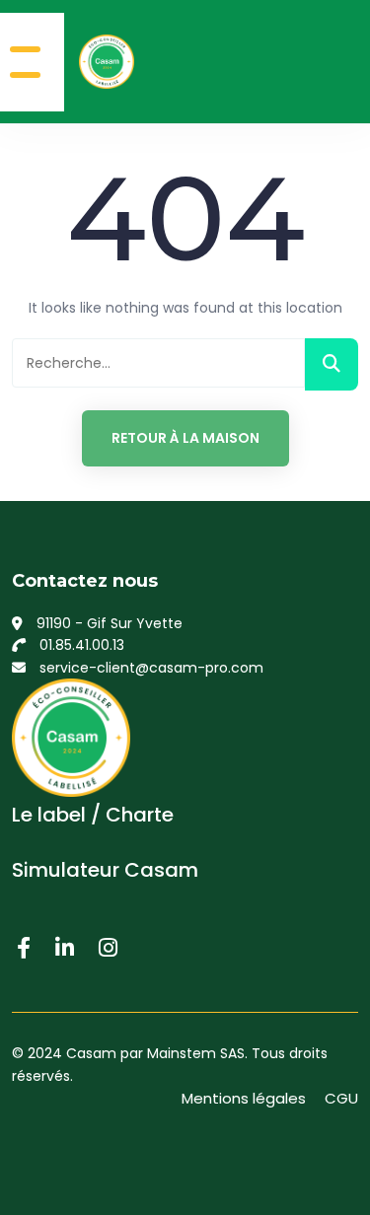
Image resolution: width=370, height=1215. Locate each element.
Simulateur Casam (105, 870)
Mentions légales (244, 1098)
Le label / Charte (93, 814)
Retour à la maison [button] (185, 438)
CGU (341, 1098)
